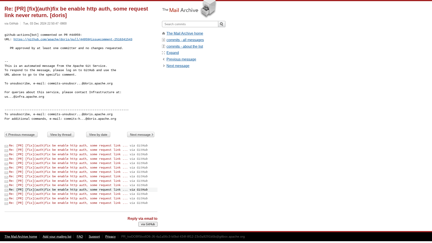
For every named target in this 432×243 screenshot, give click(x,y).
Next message (140, 134)
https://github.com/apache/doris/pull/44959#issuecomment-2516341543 (73, 39)
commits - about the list (184, 46)
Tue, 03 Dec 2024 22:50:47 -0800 (45, 23)
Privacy (110, 236)
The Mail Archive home (184, 33)
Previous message (21, 134)
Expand (172, 53)
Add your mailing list (57, 236)
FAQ (80, 236)
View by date (98, 134)
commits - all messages (185, 40)
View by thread (60, 134)
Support (94, 236)
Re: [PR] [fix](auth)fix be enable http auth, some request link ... (68, 145)
